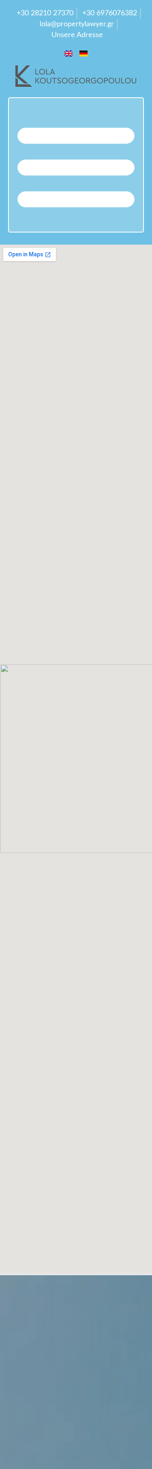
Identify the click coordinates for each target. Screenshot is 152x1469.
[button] (76, 165)
